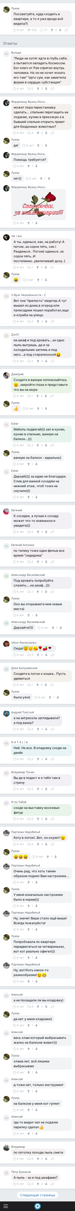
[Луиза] (7, 9)
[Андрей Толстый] (7, 713)
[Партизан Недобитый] (7, 833)
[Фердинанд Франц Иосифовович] (7, 103)
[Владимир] (7, 1148)
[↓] (60, 30)
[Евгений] (7, 511)
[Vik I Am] (7, 237)
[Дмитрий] (7, 375)
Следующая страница (37, 1195)
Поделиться (66, 30)
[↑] (52, 30)
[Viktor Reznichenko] (7, 644)
